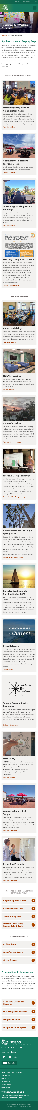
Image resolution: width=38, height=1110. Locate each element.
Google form (7, 669)
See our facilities (9, 390)
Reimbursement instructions (12, 557)
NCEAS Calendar (9, 342)
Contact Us (5, 1078)
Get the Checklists (9, 173)
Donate (17, 2)
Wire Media (28, 1106)
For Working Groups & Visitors (12, 1072)
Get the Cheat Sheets (10, 285)
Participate (4, 35)
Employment (6, 1075)
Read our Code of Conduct (12, 442)
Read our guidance (9, 830)
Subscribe (26, 2)
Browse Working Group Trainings (14, 497)
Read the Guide (8, 127)
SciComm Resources (10, 725)
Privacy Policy (6, 1084)
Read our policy (8, 777)
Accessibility (6, 1081)
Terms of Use (6, 1088)
